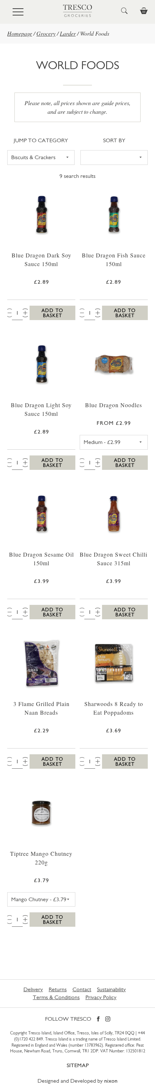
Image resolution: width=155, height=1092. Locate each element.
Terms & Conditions (56, 997)
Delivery (33, 989)
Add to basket (52, 312)
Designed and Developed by (77, 1080)
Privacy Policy (100, 997)
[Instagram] (107, 1019)
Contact (81, 989)
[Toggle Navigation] (18, 12)
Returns (58, 989)
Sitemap (78, 1065)
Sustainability (111, 989)
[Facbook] (98, 1019)
